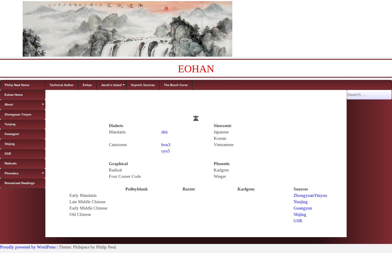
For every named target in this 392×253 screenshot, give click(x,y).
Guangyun (303, 208)
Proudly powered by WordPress (28, 247)
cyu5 (165, 151)
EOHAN (196, 69)
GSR (298, 220)
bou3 (165, 144)
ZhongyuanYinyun (310, 195)
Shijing (300, 214)
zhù (164, 132)
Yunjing (301, 201)
